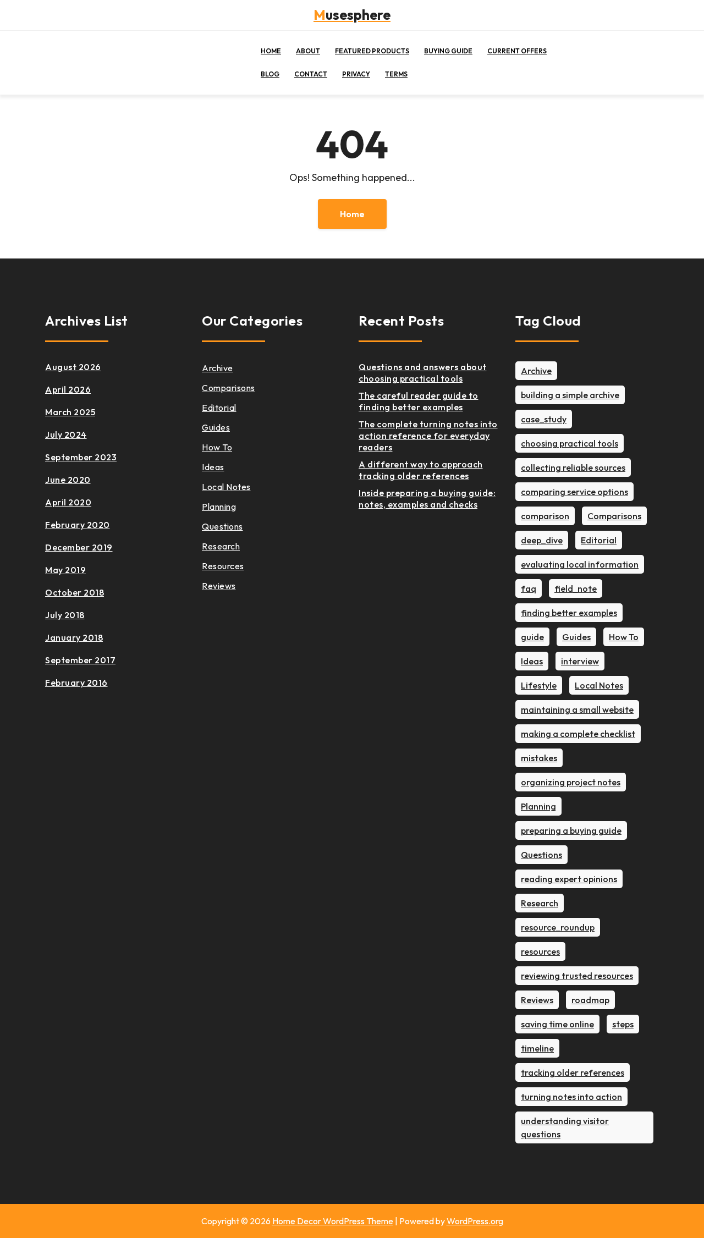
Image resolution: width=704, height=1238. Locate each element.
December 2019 (79, 547)
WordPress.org (475, 1220)
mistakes (539, 757)
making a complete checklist (578, 733)
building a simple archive (570, 394)
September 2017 (80, 659)
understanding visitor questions (565, 1127)
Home (271, 51)
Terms (396, 74)
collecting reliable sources (573, 467)
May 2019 (65, 569)
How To (217, 447)
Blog (270, 74)
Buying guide (448, 51)
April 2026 (68, 389)
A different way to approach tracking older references (421, 470)
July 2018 (65, 614)
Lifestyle (539, 685)
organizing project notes (570, 782)
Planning (219, 506)
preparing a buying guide (571, 830)
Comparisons (228, 387)
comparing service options (574, 491)
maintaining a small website (577, 709)
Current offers (517, 51)
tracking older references (572, 1072)
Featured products (372, 51)
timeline (537, 1048)
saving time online (557, 1024)
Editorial (219, 407)
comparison (545, 515)
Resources (223, 565)
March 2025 (70, 411)
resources (540, 951)
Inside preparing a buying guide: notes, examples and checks (427, 498)
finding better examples (569, 612)
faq (528, 588)
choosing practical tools (569, 443)
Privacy (356, 74)
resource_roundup (558, 927)
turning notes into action (571, 1096)
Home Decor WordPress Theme (332, 1220)
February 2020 (77, 524)
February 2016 (76, 682)
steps (623, 1024)
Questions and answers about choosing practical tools (423, 372)
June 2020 (68, 479)
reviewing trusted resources (577, 975)
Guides (216, 427)
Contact (310, 74)
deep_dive (542, 540)
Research (221, 546)
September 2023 (81, 457)
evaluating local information (580, 564)
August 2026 (73, 366)
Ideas (213, 466)
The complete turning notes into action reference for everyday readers (428, 436)
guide (532, 636)
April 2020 (68, 502)
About (308, 51)
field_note (575, 588)
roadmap (590, 999)
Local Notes (226, 486)
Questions (222, 526)
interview (580, 661)
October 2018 (74, 592)
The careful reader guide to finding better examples (419, 401)
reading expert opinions (569, 878)
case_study (543, 419)
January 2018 (74, 637)
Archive (217, 367)
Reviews (219, 585)
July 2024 (66, 434)
